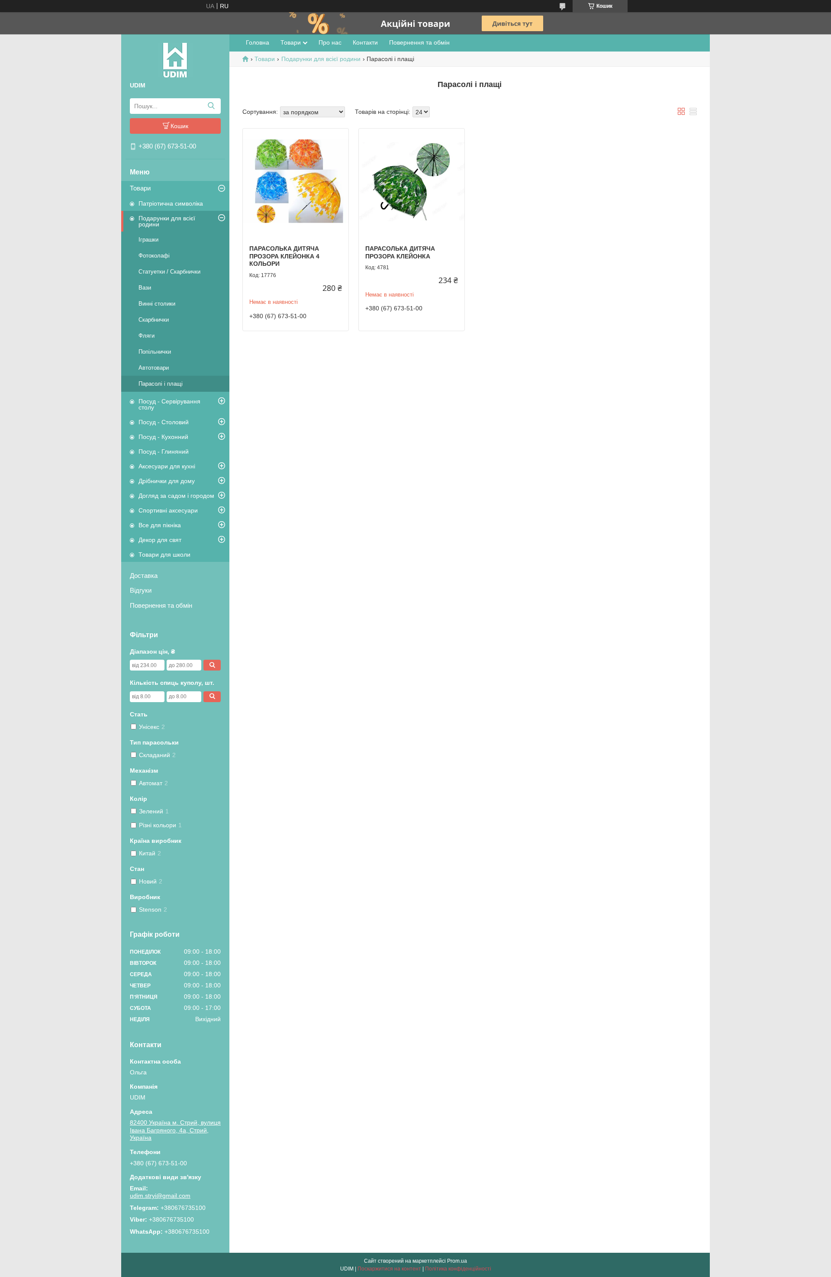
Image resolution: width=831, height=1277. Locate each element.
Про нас (330, 42)
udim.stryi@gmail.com (160, 1195)
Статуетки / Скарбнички (169, 271)
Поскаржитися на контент (389, 1269)
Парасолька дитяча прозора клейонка (400, 252)
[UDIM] (175, 59)
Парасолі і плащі (160, 384)
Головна (257, 42)
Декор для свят (159, 539)
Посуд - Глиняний (163, 451)
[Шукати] (211, 106)
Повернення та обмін (161, 605)
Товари (140, 188)
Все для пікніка (159, 525)
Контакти (365, 42)
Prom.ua (457, 1261)
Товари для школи (164, 554)
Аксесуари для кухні (166, 466)
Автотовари (153, 367)
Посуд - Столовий (163, 422)
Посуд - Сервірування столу (169, 404)
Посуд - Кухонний (163, 436)
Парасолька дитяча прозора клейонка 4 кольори (284, 256)
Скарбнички (153, 319)
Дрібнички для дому (166, 480)
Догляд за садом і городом (176, 495)
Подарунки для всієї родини (166, 221)
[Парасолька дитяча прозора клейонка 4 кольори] (295, 181)
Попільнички (154, 351)
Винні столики (156, 303)
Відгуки (140, 590)
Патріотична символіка (170, 203)
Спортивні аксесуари (168, 510)
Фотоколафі (154, 255)
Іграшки (148, 239)
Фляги (146, 335)
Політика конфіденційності (458, 1269)
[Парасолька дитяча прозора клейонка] (411, 181)
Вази (144, 287)
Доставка (144, 575)
